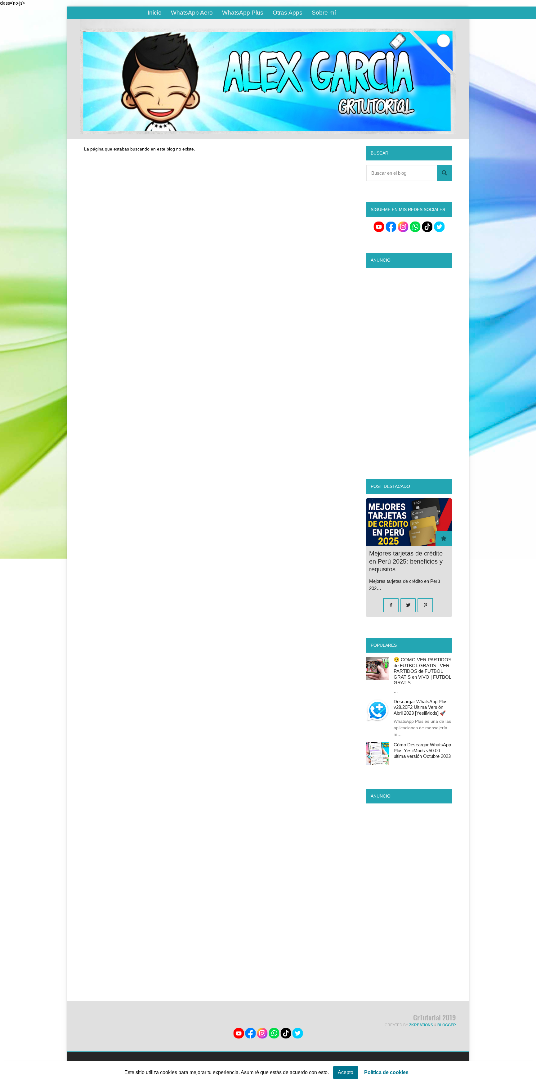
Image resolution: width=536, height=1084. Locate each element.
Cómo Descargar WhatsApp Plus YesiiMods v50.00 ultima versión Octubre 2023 (422, 750)
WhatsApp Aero (192, 12)
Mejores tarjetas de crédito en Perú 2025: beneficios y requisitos (406, 561)
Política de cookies (386, 1072)
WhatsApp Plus (242, 12)
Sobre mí (324, 12)
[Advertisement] (214, 216)
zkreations (421, 1025)
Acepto (345, 1072)
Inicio (155, 12)
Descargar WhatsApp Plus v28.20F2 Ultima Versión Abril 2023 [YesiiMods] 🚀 (421, 707)
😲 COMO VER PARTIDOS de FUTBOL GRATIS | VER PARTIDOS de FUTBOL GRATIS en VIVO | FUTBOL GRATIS (422, 671)
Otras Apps (287, 12)
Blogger (446, 1025)
